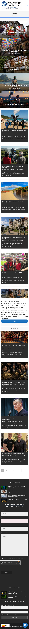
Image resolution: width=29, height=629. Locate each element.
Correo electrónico (4, 517)
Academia (12, 133)
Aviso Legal (22, 626)
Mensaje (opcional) (4, 532)
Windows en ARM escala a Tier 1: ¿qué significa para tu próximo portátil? (17, 495)
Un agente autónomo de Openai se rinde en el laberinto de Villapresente (13, 166)
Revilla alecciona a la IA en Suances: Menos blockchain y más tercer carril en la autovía (14, 131)
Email (2, 610)
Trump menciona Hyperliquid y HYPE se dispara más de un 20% (17, 596)
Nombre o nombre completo (7, 605)
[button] (27, 299)
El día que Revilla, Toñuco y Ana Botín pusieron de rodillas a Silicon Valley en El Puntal (13, 202)
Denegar (14, 324)
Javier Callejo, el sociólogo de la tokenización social (17, 491)
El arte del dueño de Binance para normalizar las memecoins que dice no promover (14, 418)
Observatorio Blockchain (7, 348)
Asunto (2, 525)
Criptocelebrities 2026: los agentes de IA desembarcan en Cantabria (13, 237)
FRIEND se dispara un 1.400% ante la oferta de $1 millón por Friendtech (17, 500)
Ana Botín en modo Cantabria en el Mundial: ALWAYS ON (13, 272)
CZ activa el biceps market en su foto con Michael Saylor (13, 453)
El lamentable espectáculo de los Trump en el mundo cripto (13, 382)
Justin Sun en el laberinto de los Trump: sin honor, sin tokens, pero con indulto (14, 346)
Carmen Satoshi (6, 133)
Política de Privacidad (15, 626)
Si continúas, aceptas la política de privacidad (13, 615)
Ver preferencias (14, 328)
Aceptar (14, 321)
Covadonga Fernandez (7, 421)
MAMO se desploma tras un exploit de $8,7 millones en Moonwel (16, 487)
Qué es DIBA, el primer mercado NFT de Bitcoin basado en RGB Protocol (17, 592)
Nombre (2, 510)
